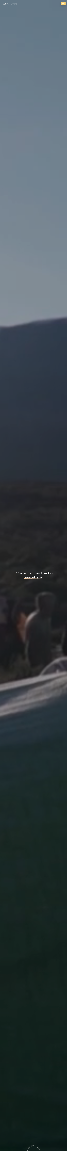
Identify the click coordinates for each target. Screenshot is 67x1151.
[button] (63, 3)
